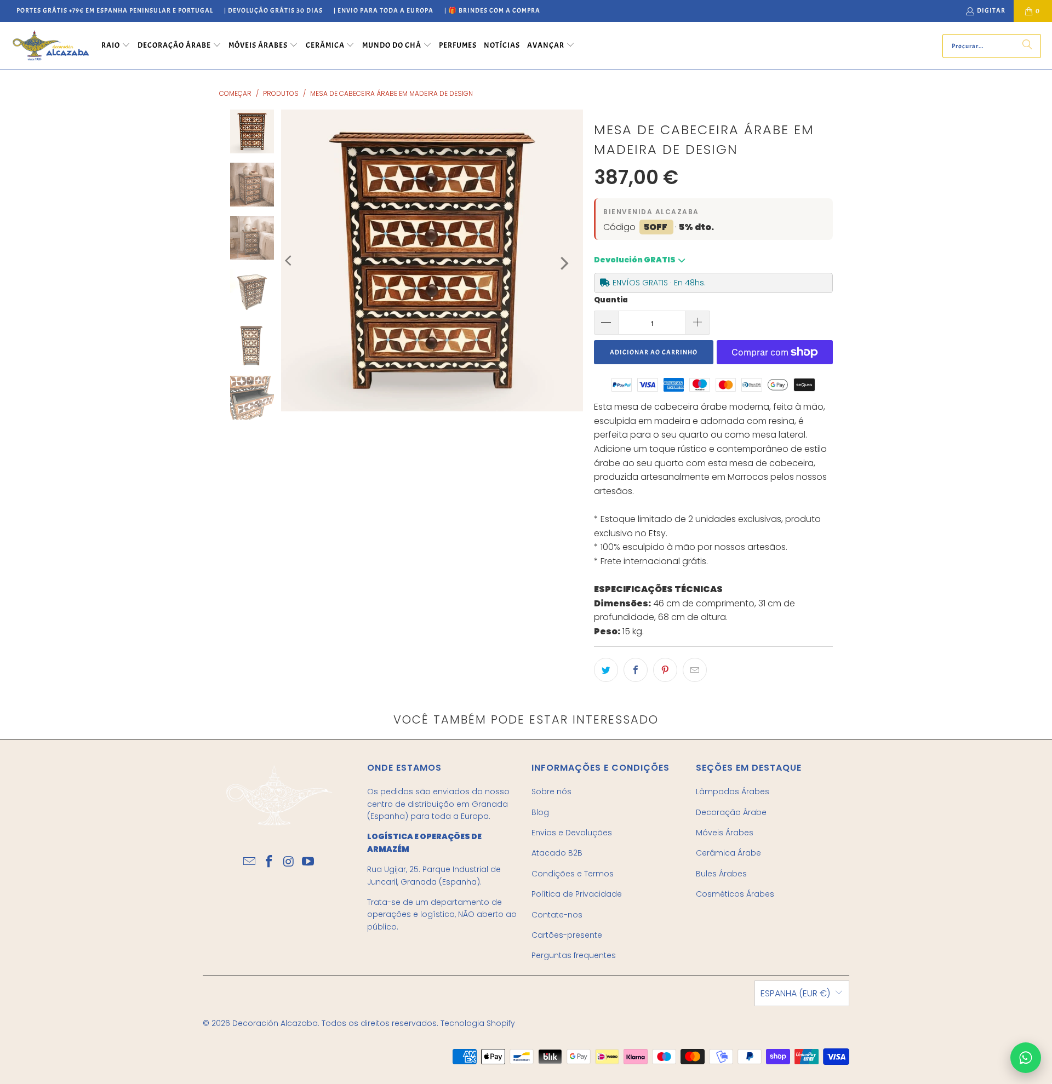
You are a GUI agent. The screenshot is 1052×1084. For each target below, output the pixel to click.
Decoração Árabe (731, 812)
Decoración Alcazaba (275, 1023)
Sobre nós (551, 791)
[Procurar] (1027, 46)
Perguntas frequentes (573, 955)
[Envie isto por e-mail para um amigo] (695, 670)
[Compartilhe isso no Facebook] (636, 670)
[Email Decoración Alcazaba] (250, 862)
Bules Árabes (721, 873)
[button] (115, 46)
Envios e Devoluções (571, 832)
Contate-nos (556, 914)
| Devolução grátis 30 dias (273, 10)
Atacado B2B (556, 852)
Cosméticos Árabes (735, 893)
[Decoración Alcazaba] (50, 45)
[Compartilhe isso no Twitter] (606, 670)
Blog (540, 812)
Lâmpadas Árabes (732, 791)
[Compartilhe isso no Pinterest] (665, 670)
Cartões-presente (566, 935)
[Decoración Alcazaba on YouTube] (308, 862)
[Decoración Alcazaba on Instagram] (289, 862)
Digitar (991, 10)
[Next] (563, 263)
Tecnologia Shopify (478, 1023)
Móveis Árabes (724, 832)
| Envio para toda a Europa (383, 10)
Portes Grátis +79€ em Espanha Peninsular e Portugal (114, 10)
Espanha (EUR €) (795, 993)
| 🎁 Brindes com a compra (492, 10)
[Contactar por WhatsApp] (1025, 1057)
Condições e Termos (572, 873)
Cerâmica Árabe (728, 852)
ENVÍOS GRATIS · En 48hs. (659, 282)
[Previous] (289, 260)
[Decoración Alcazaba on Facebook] (269, 862)
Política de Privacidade (576, 893)
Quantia (611, 300)
